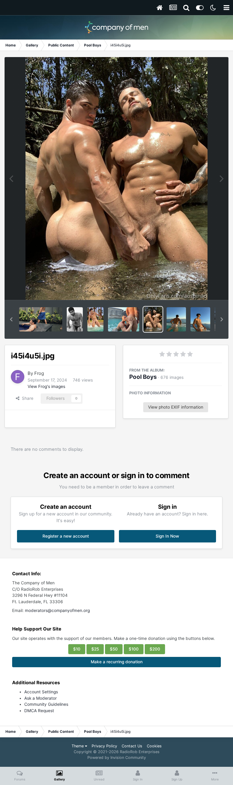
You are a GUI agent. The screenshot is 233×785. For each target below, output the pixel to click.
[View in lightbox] (116, 178)
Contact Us (132, 746)
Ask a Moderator (40, 698)
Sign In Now (167, 536)
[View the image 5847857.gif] (40, 319)
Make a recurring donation (117, 661)
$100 (134, 649)
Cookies (154, 746)
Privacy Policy (104, 746)
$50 (114, 649)
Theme (78, 746)
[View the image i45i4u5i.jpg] (153, 319)
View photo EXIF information (175, 407)
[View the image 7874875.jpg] (95, 319)
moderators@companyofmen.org (57, 610)
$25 (95, 649)
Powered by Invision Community (116, 757)
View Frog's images (46, 386)
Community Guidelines (46, 704)
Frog (39, 373)
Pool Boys (143, 376)
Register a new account (65, 536)
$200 (155, 649)
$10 (76, 649)
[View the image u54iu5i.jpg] (123, 319)
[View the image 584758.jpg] (75, 319)
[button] (11, 319)
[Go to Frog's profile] (17, 376)
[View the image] (176, 319)
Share (26, 398)
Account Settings (41, 691)
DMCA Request (39, 710)
